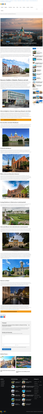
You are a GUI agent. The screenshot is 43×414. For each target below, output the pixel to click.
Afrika (17, 7)
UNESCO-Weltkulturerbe (37, 395)
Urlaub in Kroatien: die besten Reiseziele (18, 387)
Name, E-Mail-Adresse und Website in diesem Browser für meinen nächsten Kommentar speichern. (14, 347)
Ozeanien (31, 7)
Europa (14, 7)
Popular (38, 48)
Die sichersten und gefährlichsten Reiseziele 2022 (18, 383)
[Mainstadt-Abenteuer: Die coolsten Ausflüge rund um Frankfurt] (13, 404)
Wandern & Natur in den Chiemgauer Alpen (18, 400)
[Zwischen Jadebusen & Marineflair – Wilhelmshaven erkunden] (13, 391)
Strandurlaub (35, 393)
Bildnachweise (35, 411)
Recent (34, 48)
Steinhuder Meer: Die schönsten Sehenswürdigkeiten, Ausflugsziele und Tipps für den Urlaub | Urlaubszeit (14, 325)
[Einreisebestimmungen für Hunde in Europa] (34, 82)
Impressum (32, 411)
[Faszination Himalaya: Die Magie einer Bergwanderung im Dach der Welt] (34, 78)
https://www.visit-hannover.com (12, 309)
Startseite (2, 7)
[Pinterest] (4, 317)
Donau (40, 381)
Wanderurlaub (2, 382)
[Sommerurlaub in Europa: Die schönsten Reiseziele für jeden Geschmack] (34, 74)
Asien (20, 7)
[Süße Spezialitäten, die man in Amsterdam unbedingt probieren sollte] (34, 52)
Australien (28, 7)
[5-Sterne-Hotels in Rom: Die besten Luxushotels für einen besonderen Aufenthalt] (34, 66)
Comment (41, 48)
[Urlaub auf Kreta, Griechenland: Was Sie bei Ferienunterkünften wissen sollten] (34, 59)
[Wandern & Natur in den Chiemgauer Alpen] (13, 400)
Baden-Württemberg (21, 369)
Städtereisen (3, 369)
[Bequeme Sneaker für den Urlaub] (34, 85)
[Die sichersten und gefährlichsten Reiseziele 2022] (13, 382)
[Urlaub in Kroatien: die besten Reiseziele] (13, 386)
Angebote (5, 7)
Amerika (24, 7)
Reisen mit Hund (36, 388)
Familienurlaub (26, 369)
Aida (38, 381)
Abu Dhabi (35, 381)
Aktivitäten (17, 369)
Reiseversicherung (36, 390)
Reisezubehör (38, 84)
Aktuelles (2, 10)
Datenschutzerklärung (40, 411)
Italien (1, 369)
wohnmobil (35, 398)
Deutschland (10, 7)
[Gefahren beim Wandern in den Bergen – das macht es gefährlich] (13, 395)
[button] (29, 354)
